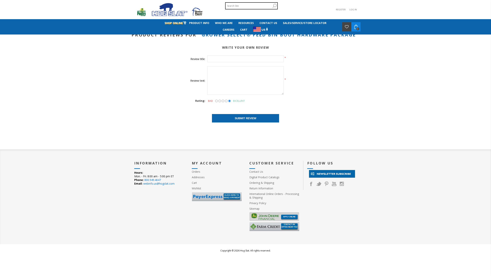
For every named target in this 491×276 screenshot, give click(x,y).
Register (341, 9)
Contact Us (256, 171)
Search (274, 6)
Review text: (197, 80)
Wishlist (196, 188)
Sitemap (254, 208)
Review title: (197, 59)
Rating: (200, 101)
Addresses (198, 177)
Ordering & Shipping (261, 183)
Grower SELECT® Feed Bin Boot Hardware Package (279, 34)
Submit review (245, 118)
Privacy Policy (257, 203)
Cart (194, 183)
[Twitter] (319, 184)
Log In (353, 9)
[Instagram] (342, 184)
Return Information (261, 188)
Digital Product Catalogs (264, 177)
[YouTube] (334, 184)
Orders (196, 171)
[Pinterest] (326, 184)
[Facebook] (311, 184)
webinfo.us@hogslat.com (159, 183)
